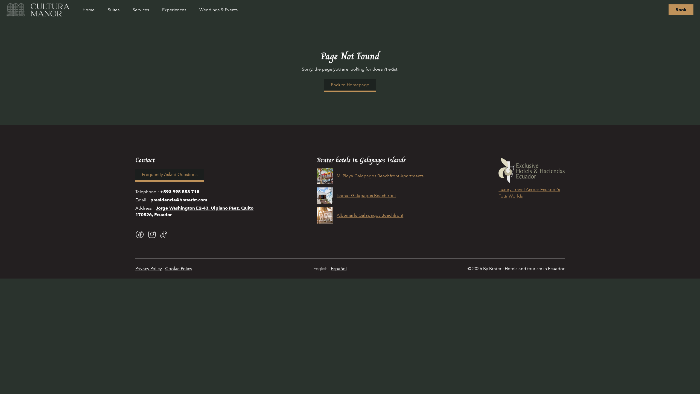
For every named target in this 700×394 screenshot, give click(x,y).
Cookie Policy (178, 269)
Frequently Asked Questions (169, 175)
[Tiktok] (163, 234)
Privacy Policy (148, 269)
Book (681, 10)
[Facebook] (139, 234)
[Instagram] (151, 234)
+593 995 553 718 (179, 192)
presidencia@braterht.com (178, 200)
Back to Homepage (350, 85)
